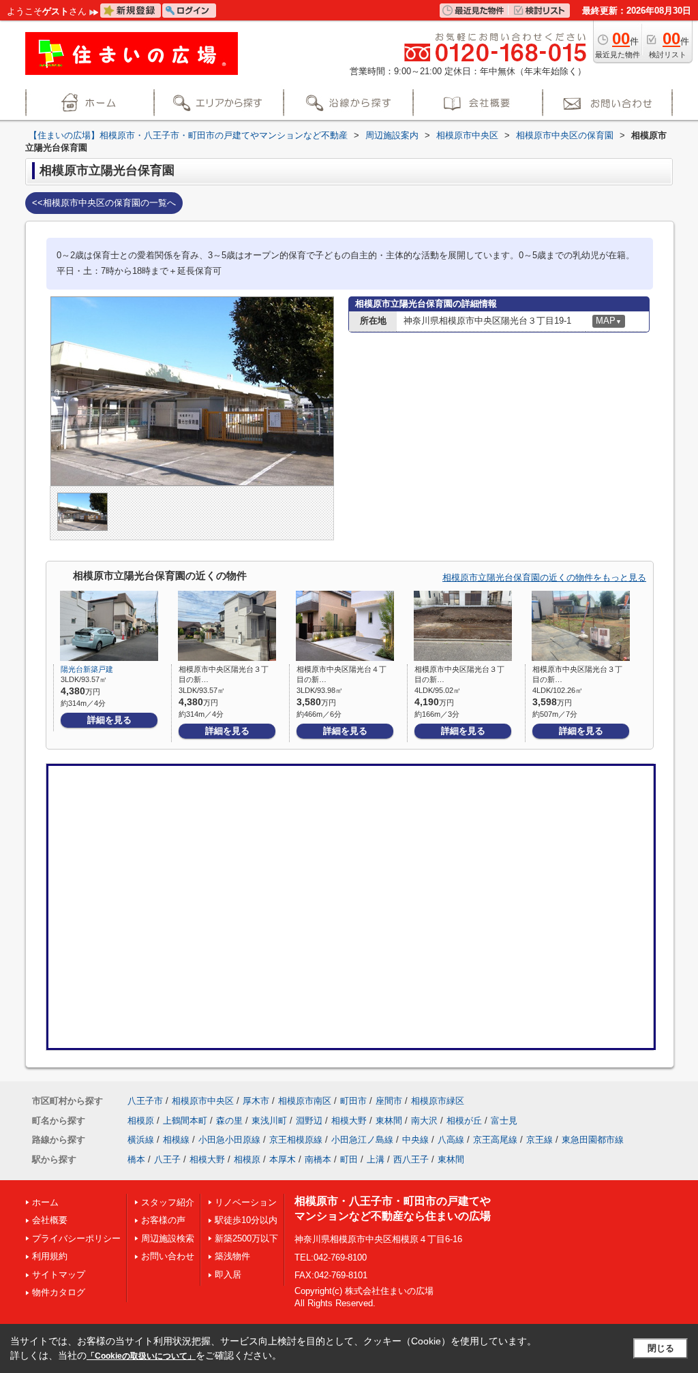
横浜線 (140, 1140)
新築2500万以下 (246, 1238)
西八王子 (411, 1159)
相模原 (140, 1120)
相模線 (176, 1140)
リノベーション (246, 1202)
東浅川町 (269, 1120)
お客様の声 (163, 1220)
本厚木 (282, 1159)
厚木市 (256, 1101)
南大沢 (424, 1120)
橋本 (136, 1159)
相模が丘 (464, 1120)
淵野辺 (309, 1120)
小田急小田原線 (229, 1140)
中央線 (415, 1140)
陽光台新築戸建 (87, 669)
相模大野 (349, 1120)
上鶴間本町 (185, 1120)
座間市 (389, 1101)
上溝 (375, 1159)
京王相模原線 (295, 1140)
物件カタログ (58, 1292)
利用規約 (49, 1256)
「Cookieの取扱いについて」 (141, 1356)
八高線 (451, 1140)
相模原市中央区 (203, 1101)
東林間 (389, 1120)
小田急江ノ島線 (362, 1140)
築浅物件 (232, 1256)
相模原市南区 (304, 1101)
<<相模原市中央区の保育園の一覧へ (104, 203)
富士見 (504, 1120)
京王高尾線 (495, 1140)
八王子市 (145, 1101)
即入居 (228, 1274)
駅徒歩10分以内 (246, 1220)
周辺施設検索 (167, 1238)
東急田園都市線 (593, 1140)
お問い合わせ (167, 1256)
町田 (349, 1159)
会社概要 (49, 1220)
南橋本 (318, 1159)
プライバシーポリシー (76, 1238)
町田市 (353, 1101)
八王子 (167, 1159)
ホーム (45, 1202)
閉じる (661, 1348)
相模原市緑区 (437, 1101)
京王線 (539, 1140)
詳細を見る (109, 720)
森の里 (229, 1120)
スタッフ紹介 (167, 1202)
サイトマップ (58, 1274)
